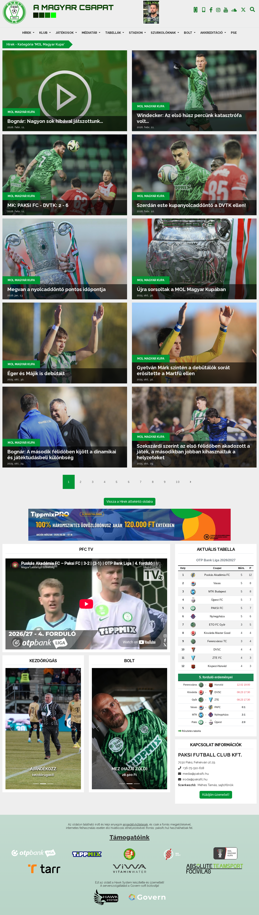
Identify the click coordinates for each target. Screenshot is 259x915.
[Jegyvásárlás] (195, 10)
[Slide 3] (50, 783)
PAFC (217, 707)
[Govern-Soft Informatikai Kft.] (147, 897)
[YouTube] (225, 10)
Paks (194, 722)
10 (178, 481)
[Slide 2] (43, 783)
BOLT (188, 33)
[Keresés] (252, 10)
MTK (194, 714)
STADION (136, 33)
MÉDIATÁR (90, 33)
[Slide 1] (36, 783)
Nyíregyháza (217, 616)
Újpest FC (217, 599)
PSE (234, 33)
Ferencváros (190, 684)
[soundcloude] (234, 10)
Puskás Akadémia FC (217, 574)
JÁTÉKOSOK (65, 33)
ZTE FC (217, 657)
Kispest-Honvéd (217, 666)
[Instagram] (218, 10)
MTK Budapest (217, 591)
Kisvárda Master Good (217, 632)
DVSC (217, 649)
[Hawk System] (106, 897)
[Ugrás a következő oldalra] (190, 482)
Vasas (217, 583)
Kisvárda (192, 692)
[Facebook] (210, 10)
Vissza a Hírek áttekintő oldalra (129, 501)
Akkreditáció (212, 33)
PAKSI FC (217, 608)
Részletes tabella (191, 731)
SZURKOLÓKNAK (164, 33)
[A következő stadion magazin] (151, 12)
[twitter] (243, 10)
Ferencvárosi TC (217, 641)
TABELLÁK (113, 33)
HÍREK (27, 33)
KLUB (43, 33)
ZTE (216, 699)
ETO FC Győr (217, 624)
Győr (194, 699)
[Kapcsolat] (203, 10)
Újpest (218, 722)
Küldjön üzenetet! (215, 795)
